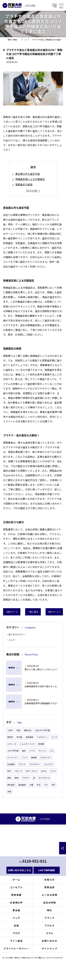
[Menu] (61, 5)
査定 (24, 750)
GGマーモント (31, 771)
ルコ (51, 750)
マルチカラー (35, 764)
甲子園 (19, 737)
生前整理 (11, 764)
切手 (53, 785)
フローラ (18, 771)
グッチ (53, 771)
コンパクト (48, 764)
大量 (31, 785)
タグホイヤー (45, 757)
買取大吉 (27, 730)
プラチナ (25, 778)
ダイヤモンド (44, 778)
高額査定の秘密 (24, 184)
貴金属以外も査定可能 (27, 174)
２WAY (10, 730)
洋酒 (9, 791)
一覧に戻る (33, 611)
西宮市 (10, 737)
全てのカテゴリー (17, 634)
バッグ (11, 639)
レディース (11, 744)
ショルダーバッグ (27, 744)
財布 (9, 771)
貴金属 (34, 757)
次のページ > (54, 611)
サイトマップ (49, 948)
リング (24, 757)
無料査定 (11, 785)
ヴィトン (42, 750)
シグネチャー (42, 737)
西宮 (9, 778)
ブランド (22, 764)
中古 (39, 785)
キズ (46, 785)
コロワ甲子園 (12, 750)
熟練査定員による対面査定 (30, 179)
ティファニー (12, 757)
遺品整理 (22, 785)
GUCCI (44, 771)
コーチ (54, 737)
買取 (16, 778)
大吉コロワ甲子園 (42, 730)
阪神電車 (29, 737)
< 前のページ (12, 611)
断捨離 (41, 744)
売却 (18, 730)
